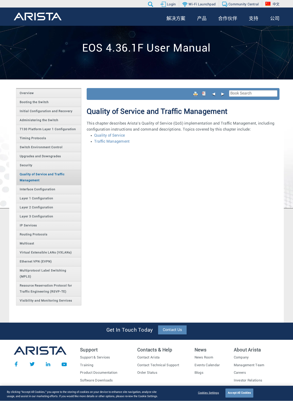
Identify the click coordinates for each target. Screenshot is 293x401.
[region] (146, 393)
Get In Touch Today (129, 330)
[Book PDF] (203, 93)
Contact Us (172, 330)
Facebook (16, 364)
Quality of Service (109, 135)
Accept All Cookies (239, 393)
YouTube (64, 364)
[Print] (195, 93)
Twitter (32, 364)
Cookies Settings (208, 393)
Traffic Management (112, 141)
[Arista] (38, 16)
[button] (151, 4)
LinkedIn (48, 364)
